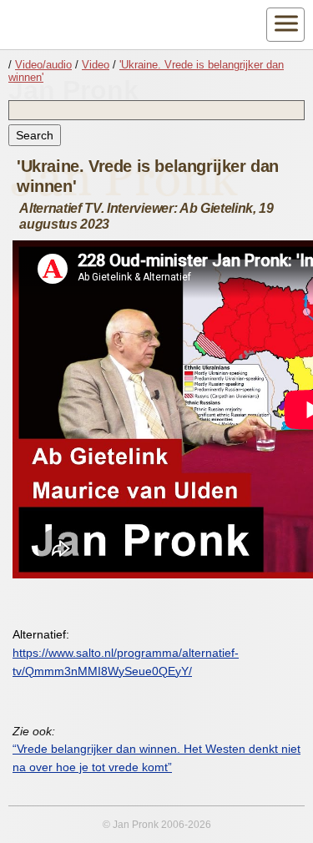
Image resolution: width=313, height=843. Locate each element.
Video (95, 64)
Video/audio (43, 64)
